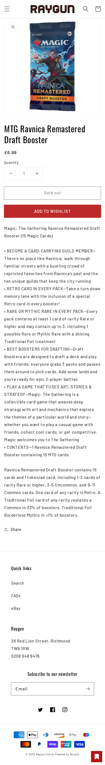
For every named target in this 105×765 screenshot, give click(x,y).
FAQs (15, 595)
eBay (15, 608)
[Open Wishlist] (96, 756)
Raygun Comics (45, 754)
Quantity (11, 162)
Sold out (52, 192)
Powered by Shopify (67, 754)
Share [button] (16, 529)
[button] (7, 9)
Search (17, 583)
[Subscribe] (87, 689)
